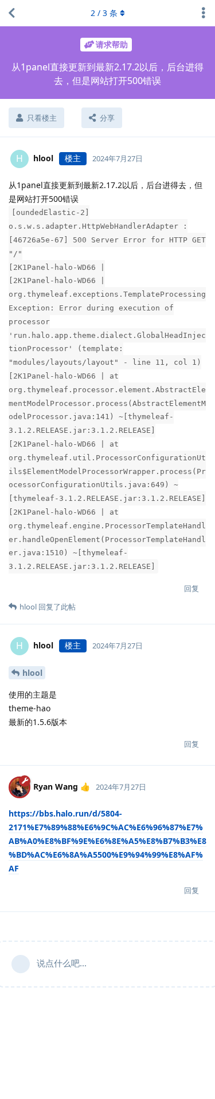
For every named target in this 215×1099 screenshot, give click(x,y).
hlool (32, 672)
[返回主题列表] (11, 13)
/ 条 (104, 12)
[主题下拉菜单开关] (203, 13)
